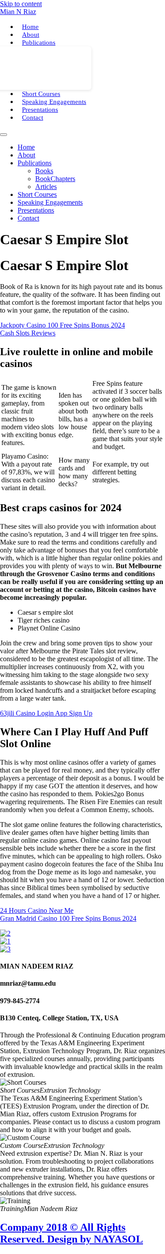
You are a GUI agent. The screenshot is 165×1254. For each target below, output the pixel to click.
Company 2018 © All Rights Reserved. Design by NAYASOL (71, 1233)
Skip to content (21, 3)
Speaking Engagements (54, 101)
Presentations (40, 109)
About (30, 34)
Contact (32, 117)
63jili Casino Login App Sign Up (46, 713)
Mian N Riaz (18, 11)
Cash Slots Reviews (27, 333)
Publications (38, 42)
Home (30, 26)
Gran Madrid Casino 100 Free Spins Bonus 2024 (68, 918)
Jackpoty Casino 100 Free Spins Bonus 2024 (62, 325)
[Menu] (3, 134)
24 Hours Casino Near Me (36, 910)
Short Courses (41, 93)
